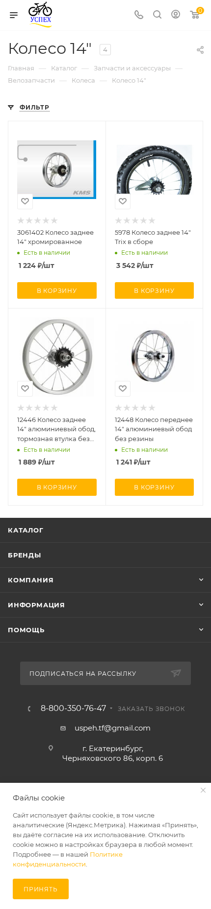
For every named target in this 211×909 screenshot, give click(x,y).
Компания (30, 580)
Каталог (26, 530)
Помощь (26, 630)
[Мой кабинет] (175, 15)
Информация (36, 605)
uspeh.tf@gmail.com (113, 727)
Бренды (24, 555)
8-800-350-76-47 (73, 708)
